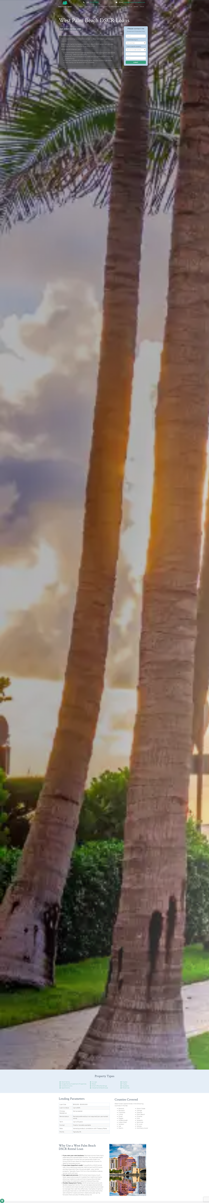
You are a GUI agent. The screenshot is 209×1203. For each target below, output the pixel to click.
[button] (2, 1201)
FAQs (124, 6)
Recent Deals (102, 6)
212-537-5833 (94, 2)
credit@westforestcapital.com (134, 2)
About (142, 6)
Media (136, 6)
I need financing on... (132, 39)
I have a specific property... (134, 46)
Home (81, 6)
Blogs (130, 6)
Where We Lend (114, 6)
